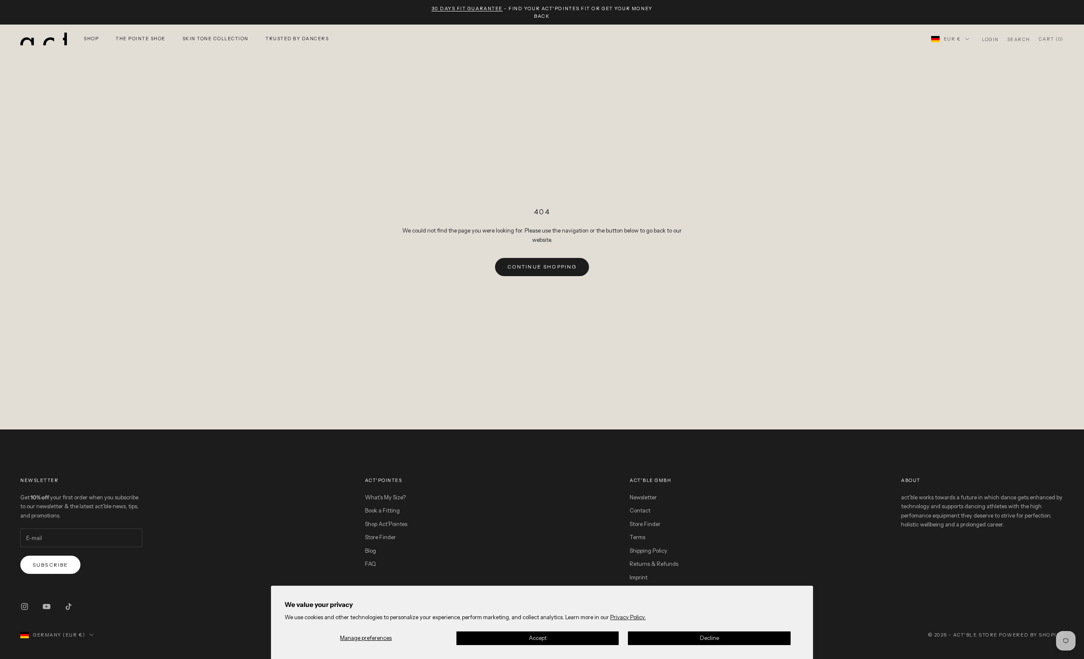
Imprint (638, 577)
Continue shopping (542, 266)
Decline (709, 637)
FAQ (370, 563)
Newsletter (643, 497)
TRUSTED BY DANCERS (297, 39)
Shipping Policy (648, 550)
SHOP (91, 39)
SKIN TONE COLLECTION (216, 39)
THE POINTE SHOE (141, 39)
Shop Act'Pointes (386, 524)
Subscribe (50, 565)
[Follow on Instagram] (24, 606)
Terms (637, 537)
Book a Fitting (382, 510)
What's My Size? (385, 497)
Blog (370, 550)
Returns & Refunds (654, 563)
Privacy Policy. (628, 617)
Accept (538, 637)
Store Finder (380, 537)
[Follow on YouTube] (46, 606)
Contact (640, 510)
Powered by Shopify (1031, 635)
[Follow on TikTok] (68, 606)
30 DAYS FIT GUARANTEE (466, 8)
